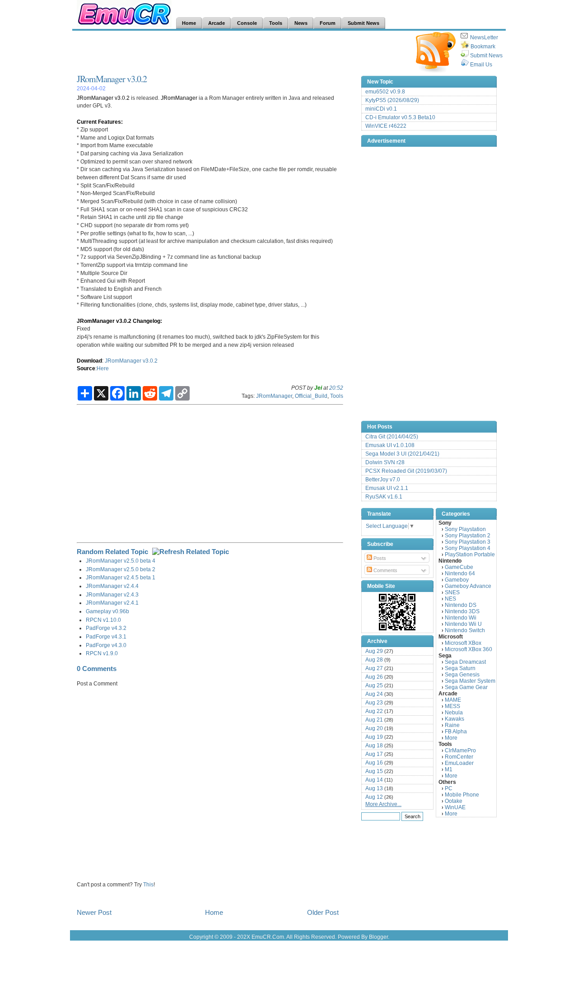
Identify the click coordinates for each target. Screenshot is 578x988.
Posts (379, 558)
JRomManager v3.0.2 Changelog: (119, 321)
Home (214, 912)
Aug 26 (374, 677)
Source (86, 368)
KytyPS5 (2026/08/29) (392, 100)
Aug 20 (374, 728)
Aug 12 (374, 797)
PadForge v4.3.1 (106, 636)
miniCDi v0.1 (381, 109)
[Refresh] (190, 551)
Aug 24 (374, 694)
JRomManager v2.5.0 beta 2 (120, 569)
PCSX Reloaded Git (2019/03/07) (406, 471)
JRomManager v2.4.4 (112, 586)
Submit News (486, 55)
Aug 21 (374, 720)
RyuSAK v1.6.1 (383, 497)
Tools (336, 396)
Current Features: (100, 122)
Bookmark (483, 46)
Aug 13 (374, 788)
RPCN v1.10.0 (103, 620)
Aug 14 (374, 780)
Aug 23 (374, 702)
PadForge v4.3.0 (106, 645)
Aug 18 (374, 745)
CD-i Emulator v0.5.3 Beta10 (400, 117)
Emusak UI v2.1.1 (386, 488)
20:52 (336, 388)
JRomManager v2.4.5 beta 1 (120, 577)
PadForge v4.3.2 (106, 628)
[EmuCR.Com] (397, 612)
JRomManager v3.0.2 (112, 79)
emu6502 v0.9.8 (385, 92)
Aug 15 (374, 771)
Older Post (323, 912)
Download (89, 361)
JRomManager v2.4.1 (112, 603)
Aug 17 (374, 754)
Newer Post (94, 912)
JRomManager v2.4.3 (112, 594)
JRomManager (179, 98)
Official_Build (311, 396)
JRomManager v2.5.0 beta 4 (120, 561)
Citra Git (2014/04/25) (391, 436)
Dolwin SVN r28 (385, 462)
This (148, 884)
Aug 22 (374, 711)
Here (103, 368)
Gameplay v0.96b (107, 611)
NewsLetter (484, 37)
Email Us (481, 64)
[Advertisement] (241, 52)
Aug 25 (374, 685)
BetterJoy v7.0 (382, 479)
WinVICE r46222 (385, 126)
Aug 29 (374, 651)
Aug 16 (374, 763)
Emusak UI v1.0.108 (390, 445)
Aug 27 (374, 668)
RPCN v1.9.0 (102, 653)
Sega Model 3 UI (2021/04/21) (402, 454)
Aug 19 (374, 737)
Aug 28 (374, 660)
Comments (384, 570)
